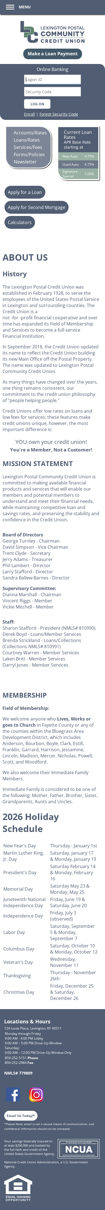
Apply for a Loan (25, 192)
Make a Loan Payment (53, 54)
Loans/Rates (27, 140)
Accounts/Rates (30, 133)
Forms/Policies (29, 154)
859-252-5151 (21, 1058)
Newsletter (25, 162)
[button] (17, 7)
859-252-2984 (19, 1062)
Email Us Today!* (21, 1115)
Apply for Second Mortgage (36, 207)
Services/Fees (28, 147)
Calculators (20, 222)
